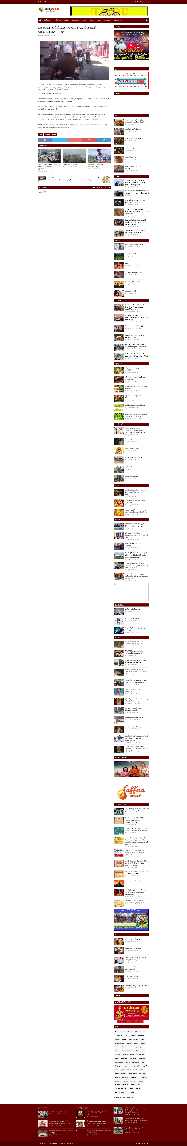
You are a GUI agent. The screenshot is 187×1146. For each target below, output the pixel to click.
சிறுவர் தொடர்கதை (127, 1050)
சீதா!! (127, 263)
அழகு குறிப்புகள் (127, 1031)
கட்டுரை (136, 1043)
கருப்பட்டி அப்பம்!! (130, 157)
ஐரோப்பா (129, 1043)
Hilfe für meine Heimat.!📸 (134, 326)
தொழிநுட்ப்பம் (140, 1054)
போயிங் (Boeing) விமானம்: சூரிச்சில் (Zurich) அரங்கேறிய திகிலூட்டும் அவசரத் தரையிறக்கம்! (136, 555)
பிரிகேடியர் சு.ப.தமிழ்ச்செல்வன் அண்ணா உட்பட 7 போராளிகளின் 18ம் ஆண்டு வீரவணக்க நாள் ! (136, 749)
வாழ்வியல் (123, 1073)
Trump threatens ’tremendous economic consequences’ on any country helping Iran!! (135, 182)
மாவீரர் (84, 20)
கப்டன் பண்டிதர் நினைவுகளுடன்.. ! (136, 727)
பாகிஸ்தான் (142, 1058)
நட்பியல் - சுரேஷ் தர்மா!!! (132, 282)
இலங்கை (124, 1039)
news (132, 1085)
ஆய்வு (143, 1031)
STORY (138, 1088)
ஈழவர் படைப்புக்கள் (134, 1039)
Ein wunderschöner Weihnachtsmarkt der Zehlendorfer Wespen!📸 (136, 317)
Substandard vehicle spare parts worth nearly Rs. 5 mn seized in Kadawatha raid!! (135, 222)
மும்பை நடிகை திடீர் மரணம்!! (134, 939)
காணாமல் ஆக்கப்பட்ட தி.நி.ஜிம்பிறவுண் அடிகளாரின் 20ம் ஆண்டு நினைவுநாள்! (135, 1110)
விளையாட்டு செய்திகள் (135, 1073)
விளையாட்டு (118, 20)
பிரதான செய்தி (119, 1062)
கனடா (116, 1047)
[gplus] (140, 1)
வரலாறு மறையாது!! (131, 476)
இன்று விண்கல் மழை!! (132, 609)
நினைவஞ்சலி (124, 1058)
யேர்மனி (135, 1069)
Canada (117, 1081)
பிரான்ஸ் (128, 1062)
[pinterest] (146, 1)
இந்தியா (58, 20)
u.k (127, 1092)
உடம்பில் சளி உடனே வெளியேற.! (135, 405)
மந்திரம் (126, 1066)
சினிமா (66, 20)
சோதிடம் (125, 1054)
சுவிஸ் (142, 1050)
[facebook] (135, 1)
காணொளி (107, 20)
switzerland (119, 1092)
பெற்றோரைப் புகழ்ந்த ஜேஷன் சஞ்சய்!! (137, 985)
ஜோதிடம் (117, 1077)
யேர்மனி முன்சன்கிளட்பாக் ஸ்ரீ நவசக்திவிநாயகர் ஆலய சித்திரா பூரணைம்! (135, 853)
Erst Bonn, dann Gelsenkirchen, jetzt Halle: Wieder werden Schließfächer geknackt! (135, 307)
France (117, 1085)
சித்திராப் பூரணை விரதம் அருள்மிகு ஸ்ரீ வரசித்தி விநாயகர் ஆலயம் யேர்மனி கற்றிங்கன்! (136, 863)
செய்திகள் (47, 20)
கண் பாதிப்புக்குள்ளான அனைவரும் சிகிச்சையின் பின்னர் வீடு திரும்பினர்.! (49, 167)
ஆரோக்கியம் (118, 1035)
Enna (141, 1081)
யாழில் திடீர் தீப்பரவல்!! (70, 164)
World (133, 1092)
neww (139, 1085)
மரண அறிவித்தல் (134, 1066)
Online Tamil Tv (120, 1088)
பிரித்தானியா (135, 1062)
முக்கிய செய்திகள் (126, 1069)
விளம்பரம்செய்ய (52, 1)
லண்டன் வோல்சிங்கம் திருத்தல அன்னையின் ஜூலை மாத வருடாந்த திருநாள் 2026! (136, 576)
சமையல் (117, 1050)
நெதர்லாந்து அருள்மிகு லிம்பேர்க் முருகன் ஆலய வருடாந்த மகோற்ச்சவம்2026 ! (135, 820)
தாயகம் (54, 134)
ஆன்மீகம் (133, 1035)
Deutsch (125, 1081)
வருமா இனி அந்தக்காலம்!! (133, 457)
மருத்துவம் (75, 20)
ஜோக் (144, 1073)
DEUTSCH (40, 1)
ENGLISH (45, 1)
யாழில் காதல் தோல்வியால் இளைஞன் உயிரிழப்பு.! (96, 166)
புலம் (99, 20)
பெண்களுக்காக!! (130, 439)
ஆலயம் (126, 1035)
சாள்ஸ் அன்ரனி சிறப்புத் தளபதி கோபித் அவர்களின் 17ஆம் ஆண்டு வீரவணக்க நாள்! (136, 672)
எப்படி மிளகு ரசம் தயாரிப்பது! (134, 138)
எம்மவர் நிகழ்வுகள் (119, 1043)
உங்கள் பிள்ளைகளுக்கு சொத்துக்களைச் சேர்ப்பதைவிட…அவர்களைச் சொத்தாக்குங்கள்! (136, 430)
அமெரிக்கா (118, 1031)
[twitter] (138, 1)
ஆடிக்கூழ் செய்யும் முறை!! (133, 129)
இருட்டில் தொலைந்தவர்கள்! (134, 244)
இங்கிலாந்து (141, 1035)
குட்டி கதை (138, 1047)
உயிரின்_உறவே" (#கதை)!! (133, 448)
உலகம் (142, 1039)
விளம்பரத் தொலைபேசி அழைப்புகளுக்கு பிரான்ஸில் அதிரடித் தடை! (136, 535)
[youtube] (143, 1)
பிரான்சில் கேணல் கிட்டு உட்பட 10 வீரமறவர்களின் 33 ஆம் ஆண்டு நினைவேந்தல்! (135, 892)
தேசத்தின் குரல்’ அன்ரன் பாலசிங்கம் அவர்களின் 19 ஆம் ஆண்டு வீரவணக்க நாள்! (136, 738)
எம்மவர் (92, 20)
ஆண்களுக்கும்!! (130, 291)
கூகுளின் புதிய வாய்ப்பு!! (132, 618)
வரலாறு (117, 1073)
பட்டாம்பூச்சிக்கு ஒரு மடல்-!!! (134, 272)
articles (125, 1077)
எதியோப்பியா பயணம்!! (132, 467)
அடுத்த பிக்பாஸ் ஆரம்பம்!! (133, 948)
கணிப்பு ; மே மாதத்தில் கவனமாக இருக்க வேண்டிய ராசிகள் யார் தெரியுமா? (135, 492)
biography (134, 1077)
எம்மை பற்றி (59, 1)
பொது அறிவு (118, 1066)
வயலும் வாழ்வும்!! (130, 254)
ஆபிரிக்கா (137, 1031)
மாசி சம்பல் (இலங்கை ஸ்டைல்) (134, 148)
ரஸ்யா (141, 1069)
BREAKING (144, 1077)
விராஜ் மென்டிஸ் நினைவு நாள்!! (59, 1112)
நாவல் (116, 1058)
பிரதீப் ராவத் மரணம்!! (132, 976)
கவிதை (143, 1043)
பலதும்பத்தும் (133, 1058)
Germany (125, 1085)
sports (131, 1088)
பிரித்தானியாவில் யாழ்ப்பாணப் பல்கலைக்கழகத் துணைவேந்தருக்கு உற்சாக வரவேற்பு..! (136, 565)
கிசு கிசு (131, 1047)
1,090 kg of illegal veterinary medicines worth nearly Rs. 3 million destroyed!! (137, 212)
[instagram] (148, 1)
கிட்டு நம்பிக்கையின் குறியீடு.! (134, 717)
